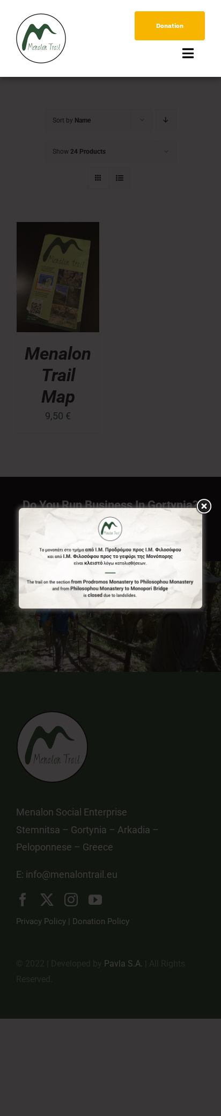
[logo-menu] (41, 18)
